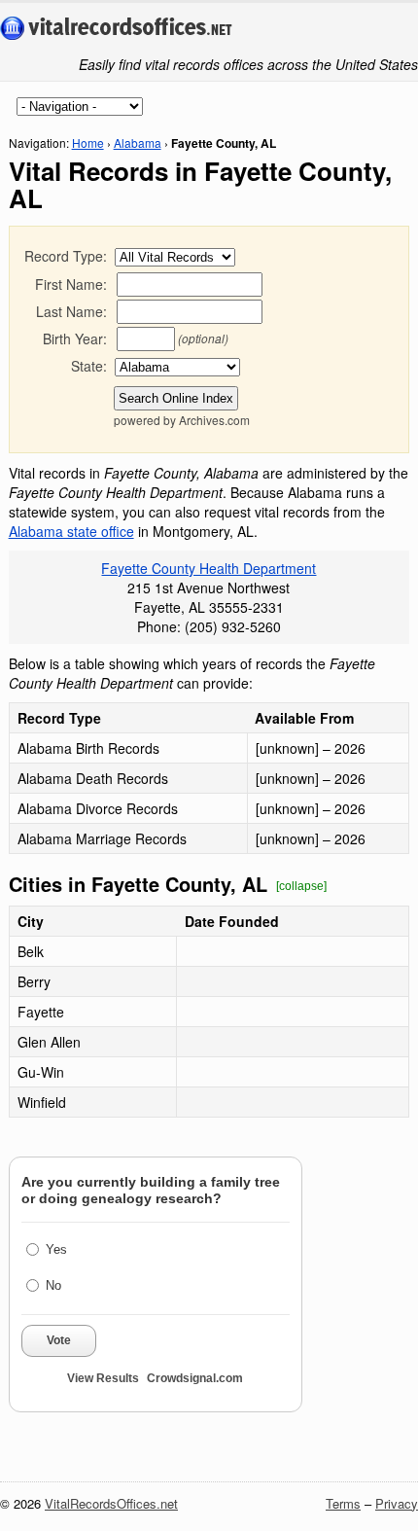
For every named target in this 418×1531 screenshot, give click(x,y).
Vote (59, 1340)
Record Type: (65, 256)
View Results (103, 1378)
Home (88, 142)
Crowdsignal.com (195, 1378)
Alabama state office (71, 531)
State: (89, 365)
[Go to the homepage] (116, 29)
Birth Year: (75, 338)
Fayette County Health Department (208, 568)
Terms (343, 1503)
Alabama (137, 142)
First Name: (71, 284)
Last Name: (71, 311)
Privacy (396, 1503)
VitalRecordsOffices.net (111, 1503)
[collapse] (301, 886)
